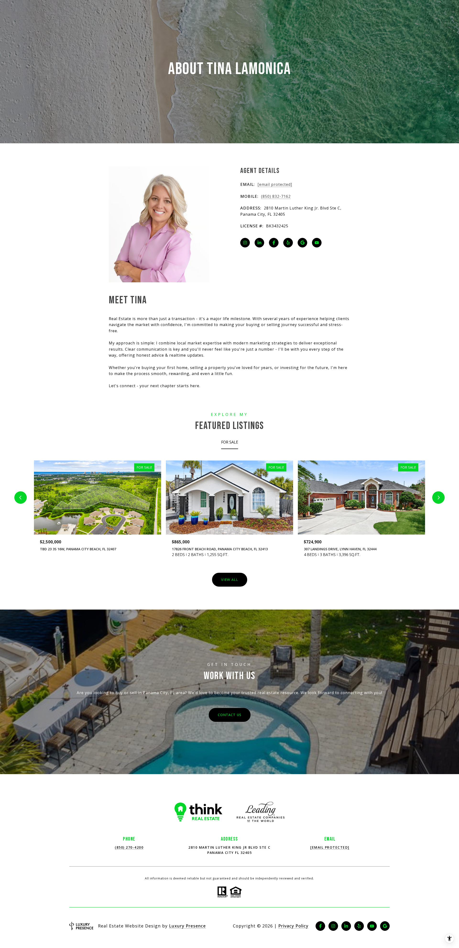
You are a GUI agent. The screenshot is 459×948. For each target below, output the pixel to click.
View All (229, 579)
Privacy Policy (293, 926)
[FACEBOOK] (274, 242)
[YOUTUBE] (317, 242)
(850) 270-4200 (129, 847)
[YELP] (288, 242)
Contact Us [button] (229, 714)
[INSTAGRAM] (245, 242)
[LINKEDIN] (259, 242)
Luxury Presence (187, 926)
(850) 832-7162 (276, 196)
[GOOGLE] (302, 242)
